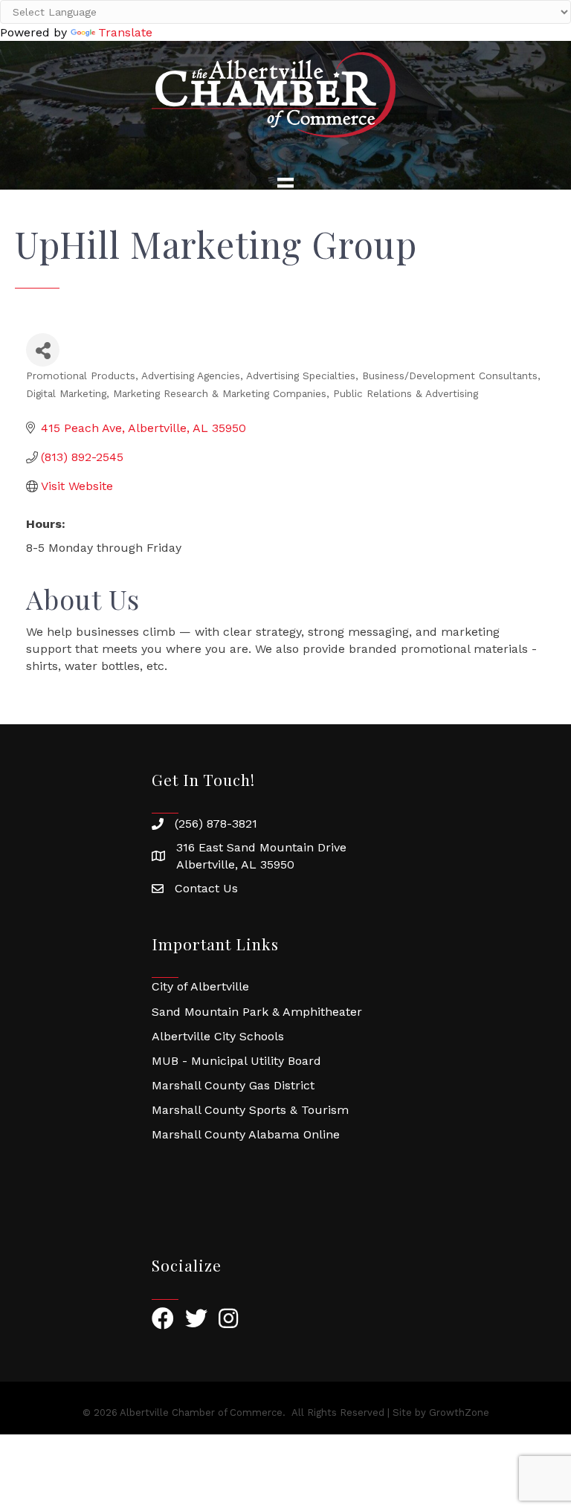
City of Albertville (200, 986)
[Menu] (285, 185)
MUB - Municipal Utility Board (236, 1061)
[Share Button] (42, 350)
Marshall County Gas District (233, 1085)
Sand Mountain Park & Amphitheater (257, 1012)
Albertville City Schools (218, 1036)
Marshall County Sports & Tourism (250, 1110)
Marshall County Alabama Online (246, 1134)
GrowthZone (459, 1412)
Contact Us (206, 888)
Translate (125, 32)
